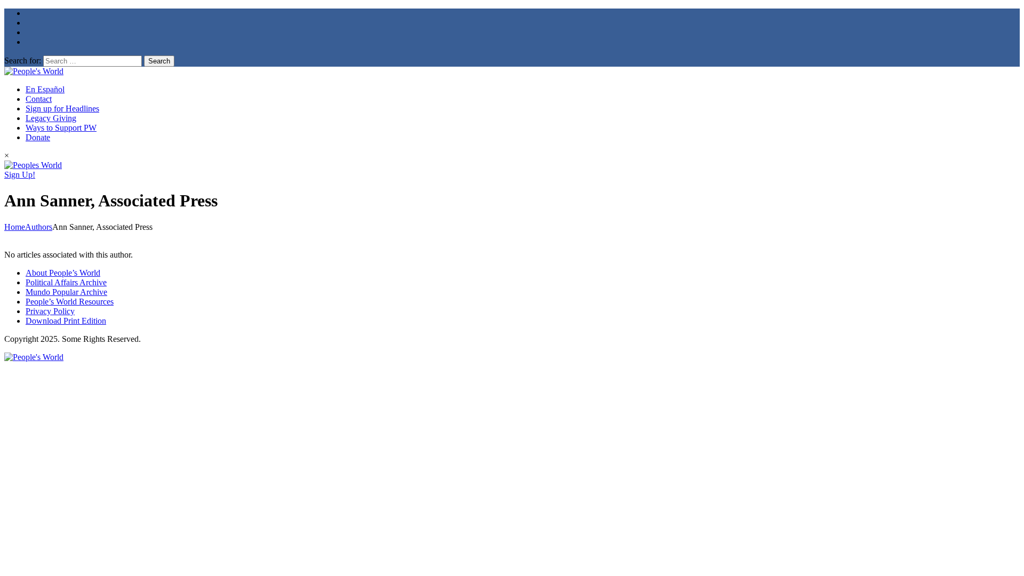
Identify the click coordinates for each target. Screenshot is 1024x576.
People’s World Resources (70, 301)
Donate (38, 137)
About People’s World (63, 272)
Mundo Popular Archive (66, 292)
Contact (39, 98)
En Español (45, 89)
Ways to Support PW (61, 127)
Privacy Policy (50, 311)
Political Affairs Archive (66, 282)
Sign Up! (19, 174)
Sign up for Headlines (62, 108)
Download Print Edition (66, 320)
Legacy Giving (51, 118)
